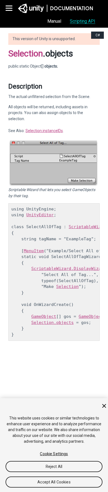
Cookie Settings (54, 454)
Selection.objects (52, 322)
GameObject (43, 316)
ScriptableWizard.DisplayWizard (68, 268)
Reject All (54, 466)
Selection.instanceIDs (44, 130)
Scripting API (82, 21)
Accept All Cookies (54, 482)
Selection (25, 53)
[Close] (104, 406)
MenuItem (34, 250)
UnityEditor (40, 214)
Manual (54, 21)
